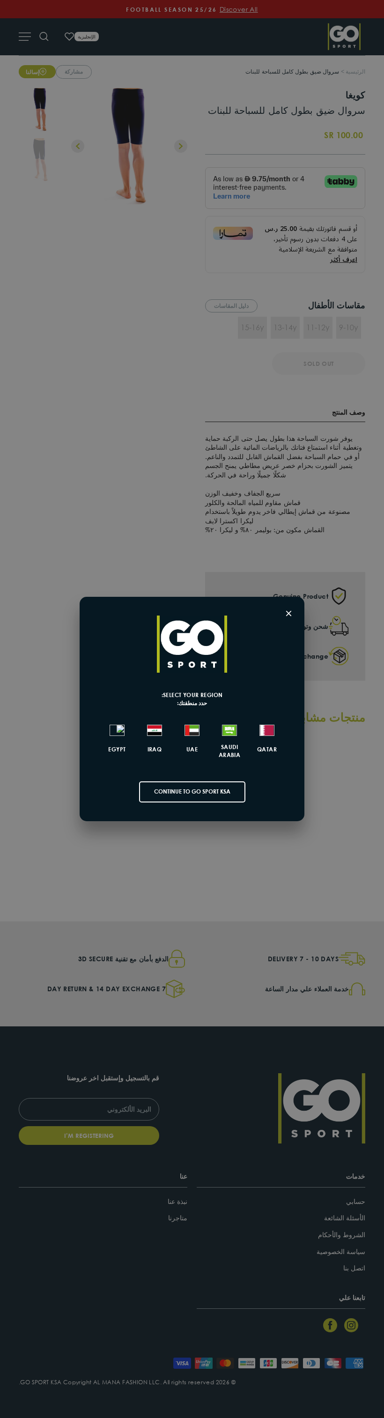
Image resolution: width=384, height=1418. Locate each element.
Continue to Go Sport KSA (192, 791)
